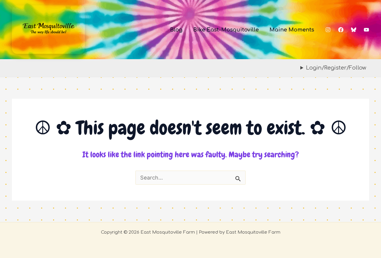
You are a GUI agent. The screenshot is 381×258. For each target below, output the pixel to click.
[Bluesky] (353, 29)
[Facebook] (340, 29)
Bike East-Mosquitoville (226, 30)
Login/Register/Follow (336, 68)
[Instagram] (328, 29)
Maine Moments (291, 30)
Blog (176, 30)
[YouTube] (366, 29)
